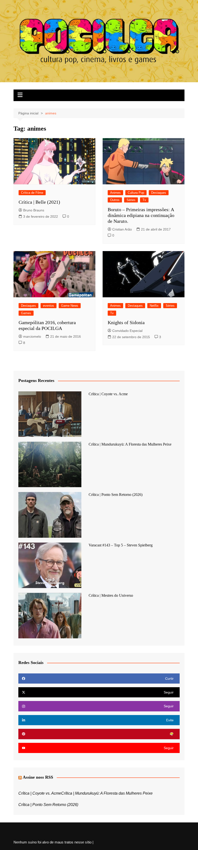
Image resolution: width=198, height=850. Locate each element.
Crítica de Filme (32, 192)
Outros (115, 200)
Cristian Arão (122, 229)
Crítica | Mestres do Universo (111, 595)
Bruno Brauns (33, 210)
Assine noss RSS (38, 777)
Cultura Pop (136, 192)
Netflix (154, 305)
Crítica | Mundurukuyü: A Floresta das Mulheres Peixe (130, 444)
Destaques (158, 192)
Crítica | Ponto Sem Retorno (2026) (115, 494)
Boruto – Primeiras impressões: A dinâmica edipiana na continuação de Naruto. (141, 215)
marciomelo (32, 336)
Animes (115, 192)
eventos (48, 305)
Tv (144, 200)
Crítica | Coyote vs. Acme (108, 394)
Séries (131, 200)
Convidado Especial (127, 331)
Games (26, 313)
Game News (69, 305)
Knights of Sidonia (126, 322)
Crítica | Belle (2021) (39, 202)
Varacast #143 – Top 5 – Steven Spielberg (121, 545)
